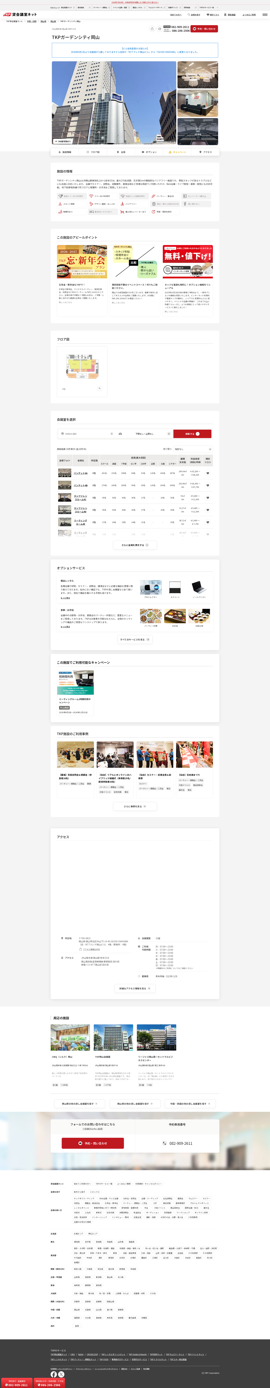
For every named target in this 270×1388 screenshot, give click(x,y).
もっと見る (65, 597)
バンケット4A (81, 473)
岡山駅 (53, 21)
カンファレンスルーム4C (80, 497)
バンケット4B (81, 485)
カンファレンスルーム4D (80, 510)
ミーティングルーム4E (80, 522)
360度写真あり (64, 141)
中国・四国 (31, 21)
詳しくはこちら (65, 302)
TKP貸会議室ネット (14, 21)
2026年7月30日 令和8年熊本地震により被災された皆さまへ (135, 2)
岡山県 (43, 21)
